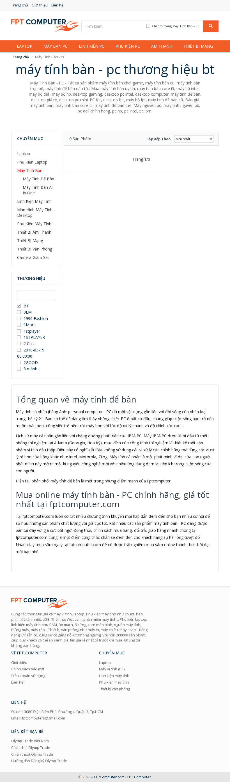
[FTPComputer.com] (45, 24)
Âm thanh (161, 46)
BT (26, 306)
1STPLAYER (35, 337)
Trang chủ (19, 5)
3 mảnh (30, 368)
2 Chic (29, 343)
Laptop (24, 46)
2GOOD (31, 362)
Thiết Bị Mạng (30, 240)
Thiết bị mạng (198, 46)
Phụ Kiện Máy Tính (34, 223)
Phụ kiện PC (128, 46)
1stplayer (32, 331)
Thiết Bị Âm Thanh (34, 232)
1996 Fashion (36, 318)
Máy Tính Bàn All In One (38, 190)
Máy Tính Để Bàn (38, 178)
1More (30, 324)
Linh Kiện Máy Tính (34, 201)
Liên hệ (57, 5)
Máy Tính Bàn (29, 170)
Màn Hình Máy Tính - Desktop (36, 212)
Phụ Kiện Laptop (32, 162)
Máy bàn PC (55, 46)
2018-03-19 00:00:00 (30, 353)
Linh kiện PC (91, 46)
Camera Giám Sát (33, 257)
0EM (28, 312)
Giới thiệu (40, 5)
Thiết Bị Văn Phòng (34, 249)
